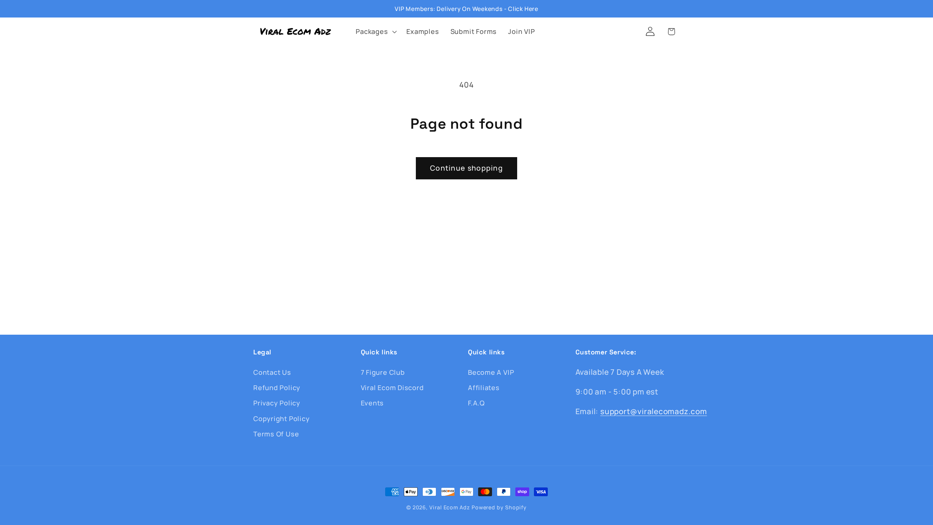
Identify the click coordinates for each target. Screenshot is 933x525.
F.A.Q (476, 402)
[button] (375, 31)
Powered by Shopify (499, 507)
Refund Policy (276, 387)
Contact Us (272, 372)
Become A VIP (491, 372)
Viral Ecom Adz (449, 507)
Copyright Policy (281, 418)
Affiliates (484, 387)
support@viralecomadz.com (653, 411)
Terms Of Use (276, 433)
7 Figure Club (383, 372)
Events (372, 402)
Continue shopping (466, 168)
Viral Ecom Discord (392, 387)
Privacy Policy (276, 402)
